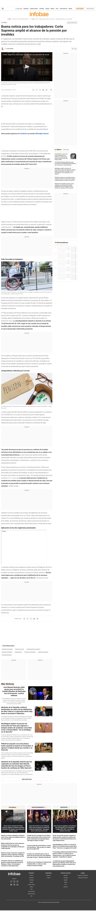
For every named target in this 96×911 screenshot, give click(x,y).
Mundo (70, 8)
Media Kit (66, 886)
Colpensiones (18, 652)
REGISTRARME (80, 8)
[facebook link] (11, 881)
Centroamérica (63, 8)
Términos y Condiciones (83, 875)
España (47, 8)
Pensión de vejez (19, 649)
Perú (57, 8)
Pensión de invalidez (7, 649)
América (31, 875)
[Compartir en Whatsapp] (33, 89)
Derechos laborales (43, 652)
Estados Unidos (34, 8)
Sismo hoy (52, 19)
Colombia (41, 8)
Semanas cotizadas (7, 652)
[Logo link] (39, 14)
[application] (26, 66)
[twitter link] (14, 881)
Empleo (48, 877)
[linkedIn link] (17, 884)
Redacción (48, 875)
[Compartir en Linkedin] (43, 89)
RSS (31, 896)
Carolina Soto (69, 19)
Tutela (36, 19)
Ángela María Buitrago (60, 19)
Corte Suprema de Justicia (33, 649)
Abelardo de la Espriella (44, 19)
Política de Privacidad (82, 877)
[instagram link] (17, 881)
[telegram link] (14, 884)
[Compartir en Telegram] (46, 89)
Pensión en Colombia (30, 652)
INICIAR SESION (90, 8)
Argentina (26, 8)
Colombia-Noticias (6, 655)
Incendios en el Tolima (20, 19)
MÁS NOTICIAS (27, 779)
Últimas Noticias (31, 893)
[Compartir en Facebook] (36, 89)
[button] (2, 8)
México (52, 8)
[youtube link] (11, 884)
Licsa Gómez (10, 48)
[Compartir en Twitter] (40, 89)
